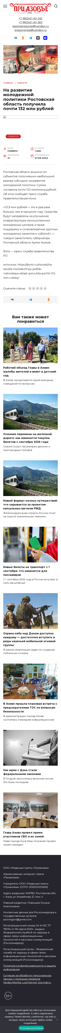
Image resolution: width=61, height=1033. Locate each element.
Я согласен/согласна (31, 1028)
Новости (13, 136)
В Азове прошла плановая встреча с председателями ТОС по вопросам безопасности (30, 707)
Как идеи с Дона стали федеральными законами (22, 772)
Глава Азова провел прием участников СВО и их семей (23, 834)
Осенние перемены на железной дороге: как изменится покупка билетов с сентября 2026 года (27, 438)
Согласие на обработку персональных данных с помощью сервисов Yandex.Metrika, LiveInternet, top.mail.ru (27, 979)
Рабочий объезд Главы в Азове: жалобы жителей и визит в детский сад (29, 371)
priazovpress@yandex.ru (30, 30)
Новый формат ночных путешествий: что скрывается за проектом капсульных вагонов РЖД (30, 504)
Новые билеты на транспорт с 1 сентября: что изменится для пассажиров (26, 570)
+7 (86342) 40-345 (30, 18)
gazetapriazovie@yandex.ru (30, 26)
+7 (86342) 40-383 (30, 22)
